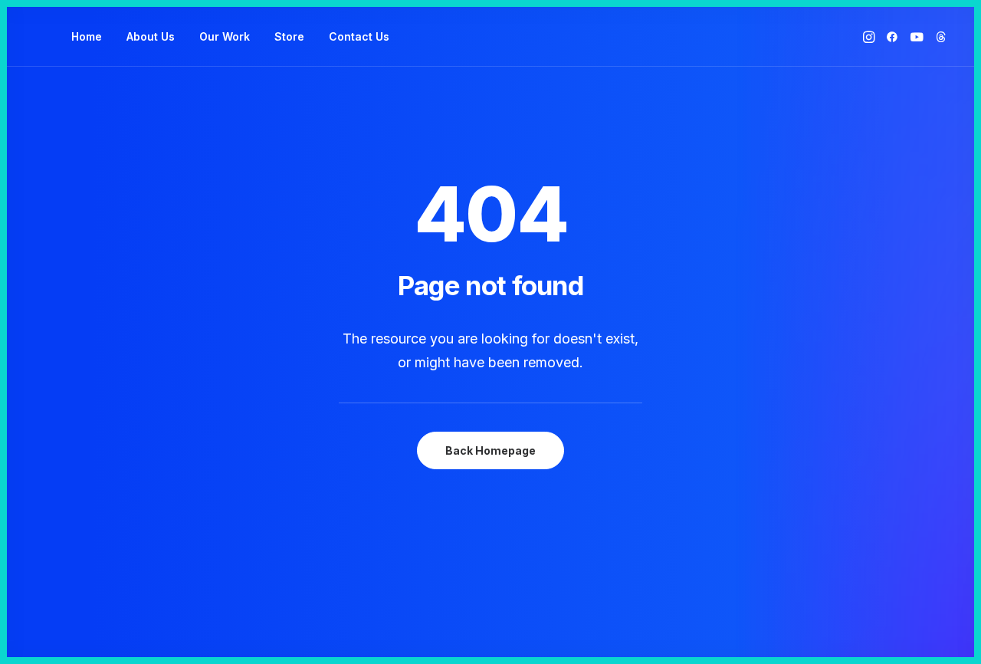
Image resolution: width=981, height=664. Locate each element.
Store (289, 36)
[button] (870, 37)
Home (86, 36)
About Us (150, 36)
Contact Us (359, 36)
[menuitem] (87, 37)
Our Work (224, 36)
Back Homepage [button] (490, 450)
